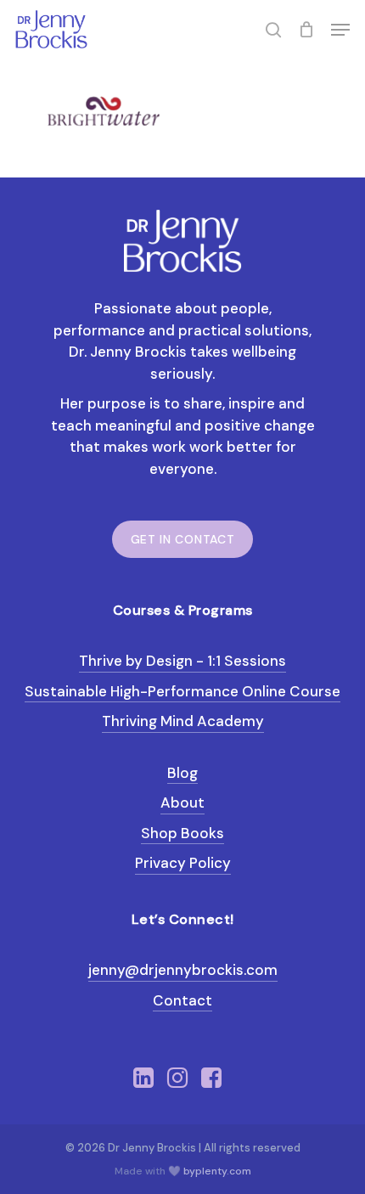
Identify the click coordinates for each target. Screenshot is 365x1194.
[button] (340, 29)
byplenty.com (217, 1171)
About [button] (182, 802)
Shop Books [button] (182, 833)
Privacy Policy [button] (183, 862)
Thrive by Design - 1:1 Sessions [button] (182, 660)
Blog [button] (182, 772)
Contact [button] (182, 1000)
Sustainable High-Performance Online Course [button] (182, 691)
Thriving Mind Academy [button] (183, 721)
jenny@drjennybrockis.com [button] (183, 969)
